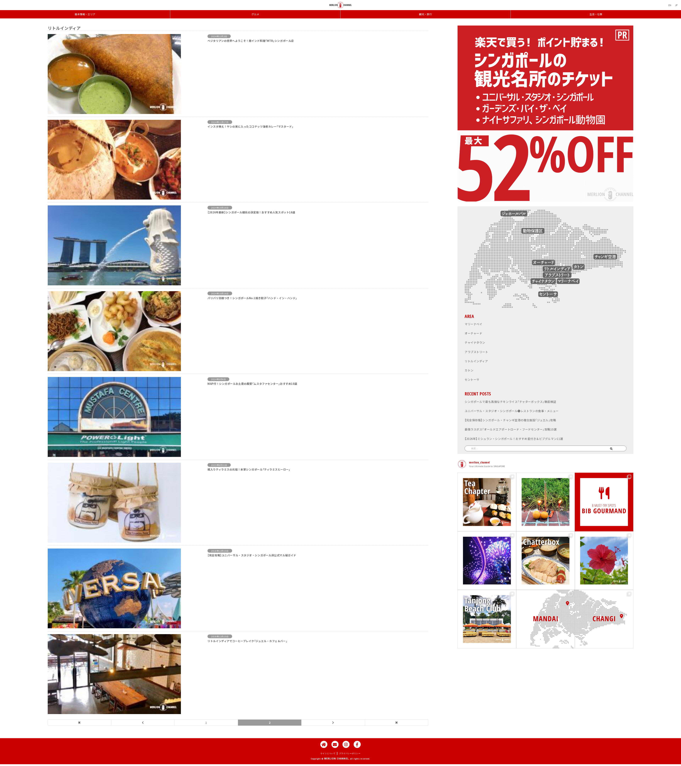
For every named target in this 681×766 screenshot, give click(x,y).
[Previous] (143, 722)
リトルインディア (476, 361)
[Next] (333, 722)
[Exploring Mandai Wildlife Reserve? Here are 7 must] (545, 619)
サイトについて (328, 753)
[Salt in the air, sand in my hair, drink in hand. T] (487, 619)
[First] (79, 722)
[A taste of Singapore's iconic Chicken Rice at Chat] (545, 560)
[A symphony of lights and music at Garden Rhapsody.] (487, 560)
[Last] (396, 722)
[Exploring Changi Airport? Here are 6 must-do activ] (604, 619)
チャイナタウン (475, 342)
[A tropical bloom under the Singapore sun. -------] (604, 560)
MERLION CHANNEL (336, 758)
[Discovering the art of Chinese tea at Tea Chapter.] (487, 502)
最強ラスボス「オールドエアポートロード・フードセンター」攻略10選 (511, 429)
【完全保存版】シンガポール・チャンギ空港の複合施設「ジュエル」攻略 (510, 420)
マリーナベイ (473, 324)
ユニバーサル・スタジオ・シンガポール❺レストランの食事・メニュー (512, 411)
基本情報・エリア (85, 14)
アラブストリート (476, 352)
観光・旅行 (425, 14)
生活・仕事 (595, 14)
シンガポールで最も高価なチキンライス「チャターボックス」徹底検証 (510, 401)
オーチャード (473, 333)
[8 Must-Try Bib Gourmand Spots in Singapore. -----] (604, 502)
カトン (469, 370)
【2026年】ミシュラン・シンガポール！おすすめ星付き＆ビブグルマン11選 (514, 439)
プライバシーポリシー (350, 753)
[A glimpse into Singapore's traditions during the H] (545, 502)
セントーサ (472, 379)
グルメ (255, 14)
